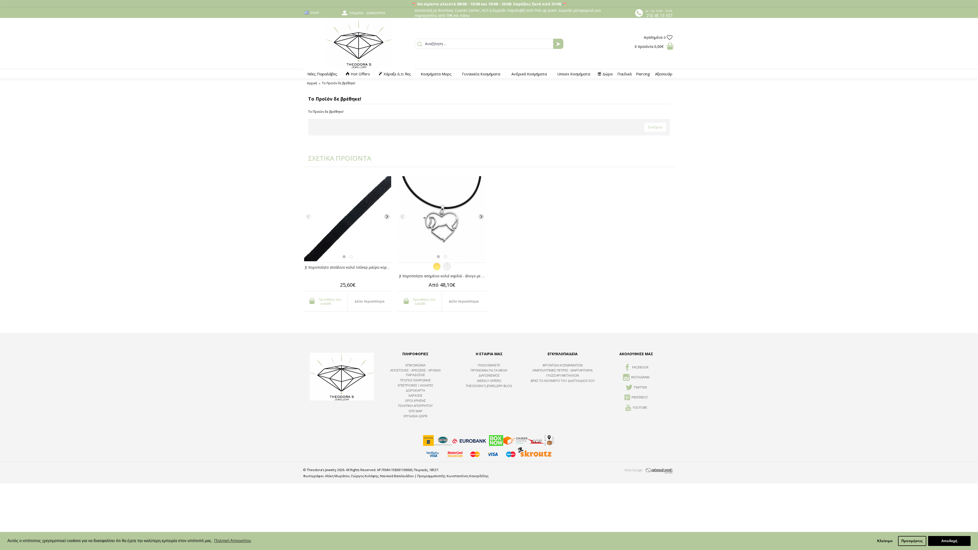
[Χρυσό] (437, 269)
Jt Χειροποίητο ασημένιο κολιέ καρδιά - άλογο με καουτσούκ (442, 275)
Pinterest (640, 397)
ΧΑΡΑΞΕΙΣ (415, 395)
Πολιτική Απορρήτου (415, 405)
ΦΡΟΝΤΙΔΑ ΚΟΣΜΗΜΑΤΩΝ (562, 365)
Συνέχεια (655, 127)
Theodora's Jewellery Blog (489, 385)
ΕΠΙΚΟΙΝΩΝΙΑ (415, 365)
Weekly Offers (489, 380)
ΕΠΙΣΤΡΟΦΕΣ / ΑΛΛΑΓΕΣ (415, 385)
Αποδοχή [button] (949, 541)
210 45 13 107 (659, 15)
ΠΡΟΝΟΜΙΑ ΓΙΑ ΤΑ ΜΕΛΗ (489, 370)
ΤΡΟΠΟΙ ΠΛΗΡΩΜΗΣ (415, 380)
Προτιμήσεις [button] (912, 541)
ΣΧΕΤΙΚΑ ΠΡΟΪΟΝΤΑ (336, 158)
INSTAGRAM (640, 377)
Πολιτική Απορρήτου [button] (232, 541)
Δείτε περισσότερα (369, 301)
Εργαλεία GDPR (415, 416)
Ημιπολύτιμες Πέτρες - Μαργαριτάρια (563, 370)
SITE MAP (416, 411)
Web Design (633, 470)
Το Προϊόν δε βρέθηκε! (338, 83)
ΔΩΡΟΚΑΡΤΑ (415, 390)
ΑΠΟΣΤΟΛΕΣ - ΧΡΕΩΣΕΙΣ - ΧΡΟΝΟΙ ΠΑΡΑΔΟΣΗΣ (415, 372)
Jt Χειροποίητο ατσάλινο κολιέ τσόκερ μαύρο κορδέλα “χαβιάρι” (348, 267)
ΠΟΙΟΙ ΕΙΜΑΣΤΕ (489, 365)
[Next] (387, 216)
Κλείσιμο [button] (885, 541)
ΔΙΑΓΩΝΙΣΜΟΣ (489, 375)
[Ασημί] (447, 269)
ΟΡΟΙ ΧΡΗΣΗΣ (415, 400)
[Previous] (308, 216)
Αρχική (312, 83)
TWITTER (640, 387)
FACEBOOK (640, 367)
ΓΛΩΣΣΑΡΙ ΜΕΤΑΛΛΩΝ (562, 375)
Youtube (640, 407)
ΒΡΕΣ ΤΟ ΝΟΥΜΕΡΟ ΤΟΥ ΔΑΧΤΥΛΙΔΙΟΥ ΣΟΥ (563, 380)
